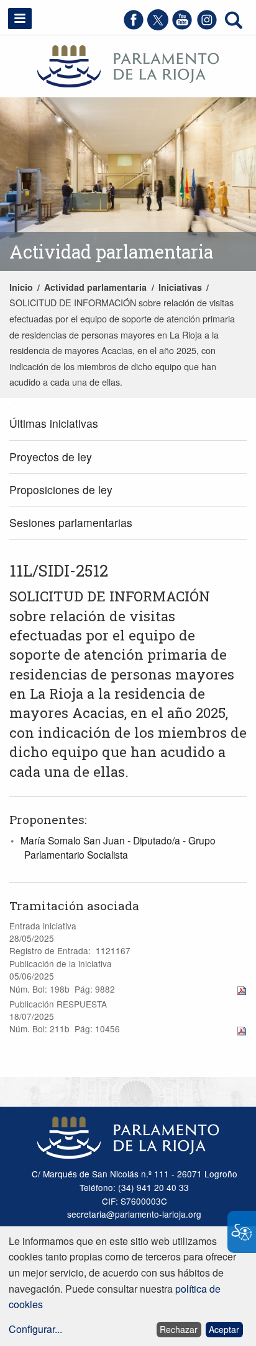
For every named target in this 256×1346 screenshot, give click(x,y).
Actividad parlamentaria (95, 287)
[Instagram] (207, 26)
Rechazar (179, 1329)
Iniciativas (180, 287)
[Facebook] (133, 26)
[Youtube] (182, 26)
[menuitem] (128, 424)
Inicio (21, 287)
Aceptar (224, 1329)
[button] (20, 18)
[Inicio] (128, 65)
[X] (157, 26)
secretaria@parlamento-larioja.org (134, 1214)
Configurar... (35, 1329)
